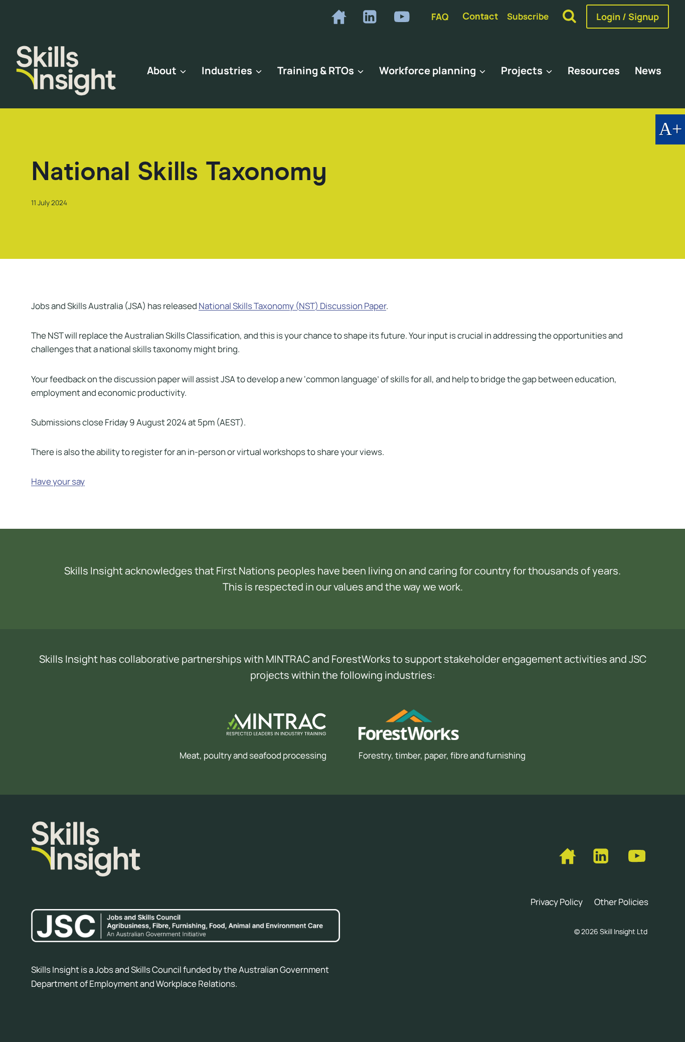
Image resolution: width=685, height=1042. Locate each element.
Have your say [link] (58, 481)
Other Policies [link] (621, 902)
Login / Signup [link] (627, 17)
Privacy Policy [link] (557, 902)
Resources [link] (594, 70)
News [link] (648, 70)
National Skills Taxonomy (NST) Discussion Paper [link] (292, 306)
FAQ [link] (439, 17)
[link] (337, 16)
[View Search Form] (569, 17)
